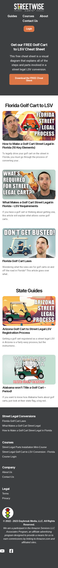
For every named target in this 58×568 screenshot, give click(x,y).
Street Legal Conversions (19, 416)
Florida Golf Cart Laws (14, 421)
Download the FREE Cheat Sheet (29, 79)
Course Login (9, 456)
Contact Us (30, 21)
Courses (28, 16)
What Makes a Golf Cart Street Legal (21, 425)
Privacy (6, 498)
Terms (5, 493)
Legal (5, 489)
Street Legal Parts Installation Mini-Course (24, 447)
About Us (7, 472)
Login (29, 28)
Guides (12, 16)
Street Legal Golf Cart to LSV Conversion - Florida (28, 452)
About (44, 16)
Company (8, 467)
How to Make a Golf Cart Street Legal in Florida (27, 430)
